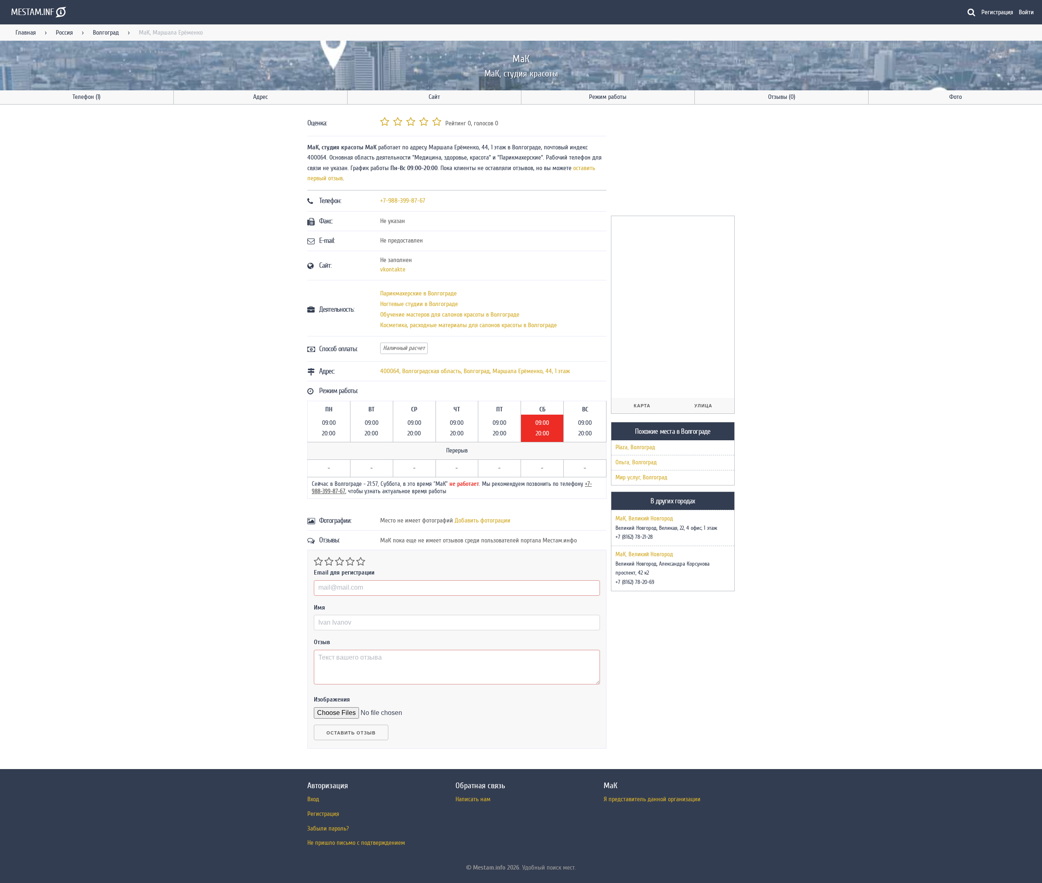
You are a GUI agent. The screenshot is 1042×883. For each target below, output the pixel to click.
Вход (313, 799)
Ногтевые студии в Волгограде (419, 304)
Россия (64, 32)
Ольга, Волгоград (636, 462)
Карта (642, 405)
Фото (955, 97)
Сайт (434, 97)
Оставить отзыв (351, 732)
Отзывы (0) (781, 97)
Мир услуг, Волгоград (641, 477)
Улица (703, 405)
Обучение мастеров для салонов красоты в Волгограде (449, 314)
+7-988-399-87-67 (402, 200)
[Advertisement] (672, 161)
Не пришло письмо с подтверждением (356, 842)
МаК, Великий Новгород (644, 519)
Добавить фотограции (482, 520)
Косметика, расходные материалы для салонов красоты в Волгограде (468, 325)
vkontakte (392, 269)
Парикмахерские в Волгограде (418, 293)
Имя (319, 607)
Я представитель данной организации (652, 799)
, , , (475, 371)
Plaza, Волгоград (635, 447)
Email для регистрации (344, 572)
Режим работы (607, 97)
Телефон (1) (86, 97)
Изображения (332, 699)
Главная (25, 32)
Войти (1026, 12)
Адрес (260, 97)
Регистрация (997, 12)
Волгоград (106, 32)
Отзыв (322, 642)
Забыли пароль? (328, 828)
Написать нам (472, 799)
